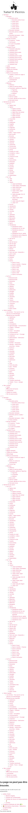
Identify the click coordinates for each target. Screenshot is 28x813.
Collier (8, 66)
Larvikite (11, 211)
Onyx (10, 240)
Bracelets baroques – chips (16, 35)
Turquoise (12, 303)
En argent (12, 45)
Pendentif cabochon (14, 49)
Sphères (14, 93)
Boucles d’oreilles (11, 38)
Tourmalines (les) (14, 301)
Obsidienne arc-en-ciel (18, 228)
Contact (8, 802)
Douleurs (11, 341)
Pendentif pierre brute (15, 57)
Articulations (12, 324)
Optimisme (12, 360)
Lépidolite (12, 214)
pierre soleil (12, 254)
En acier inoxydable (14, 43)
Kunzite (11, 204)
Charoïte (11, 143)
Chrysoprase (12, 148)
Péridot (11, 248)
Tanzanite (12, 296)
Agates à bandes (16, 110)
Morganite (12, 221)
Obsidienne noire (16, 237)
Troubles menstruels (14, 380)
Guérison (11, 348)
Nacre (11, 223)
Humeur (11, 349)
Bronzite (11, 136)
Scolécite (11, 284)
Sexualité (11, 375)
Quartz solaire (16, 271)
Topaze (11, 300)
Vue (10, 383)
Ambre (11, 120)
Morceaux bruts (13, 100)
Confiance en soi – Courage (16, 334)
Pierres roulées (13, 96)
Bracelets (8, 16)
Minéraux (8, 83)
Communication (13, 332)
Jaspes (11, 182)
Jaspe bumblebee (17, 184)
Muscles (11, 354)
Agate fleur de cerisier (18, 112)
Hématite (11, 172)
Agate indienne (16, 114)
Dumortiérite (12, 160)
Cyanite (11, 158)
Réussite (11, 373)
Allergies (11, 319)
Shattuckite (12, 289)
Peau (10, 363)
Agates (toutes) (16, 108)
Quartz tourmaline (17, 274)
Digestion (12, 339)
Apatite (11, 125)
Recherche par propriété (13, 315)
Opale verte (12, 247)
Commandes (9, 390)
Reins (10, 371)
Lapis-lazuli (12, 207)
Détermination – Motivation (16, 337)
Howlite (11, 173)
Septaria (11, 288)
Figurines (14, 90)
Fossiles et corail (13, 151)
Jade (10, 178)
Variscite (11, 307)
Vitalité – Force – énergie (16, 382)
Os (10, 361)
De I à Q (8, 177)
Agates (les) (12, 105)
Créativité (12, 336)
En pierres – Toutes (14, 40)
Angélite (11, 124)
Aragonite (12, 127)
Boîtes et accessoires (12, 73)
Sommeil (11, 378)
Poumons (11, 368)
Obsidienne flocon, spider (19, 233)
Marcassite (12, 218)
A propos (5, 809)
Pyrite (10, 259)
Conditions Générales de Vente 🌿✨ (13, 804)
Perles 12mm (15, 28)
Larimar (11, 209)
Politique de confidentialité (13, 797)
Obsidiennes (12, 225)
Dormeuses (12, 42)
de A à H (8, 103)
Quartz (11, 260)
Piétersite (11, 255)
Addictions (12, 317)
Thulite (11, 298)
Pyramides (15, 91)
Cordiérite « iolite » (14, 153)
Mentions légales (10, 795)
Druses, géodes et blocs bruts (17, 98)
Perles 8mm (15, 25)
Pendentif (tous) (10, 47)
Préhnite (11, 257)
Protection (12, 370)
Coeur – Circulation (14, 330)
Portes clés (12, 81)
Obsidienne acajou (17, 226)
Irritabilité (12, 353)
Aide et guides (7, 310)
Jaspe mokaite (16, 189)
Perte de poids (13, 365)
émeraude (12, 161)
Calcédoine (12, 137)
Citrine (11, 149)
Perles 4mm (15, 21)
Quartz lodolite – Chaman (19, 264)
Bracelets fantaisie (14, 30)
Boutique (6, 14)
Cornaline (12, 155)
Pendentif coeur (13, 62)
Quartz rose (15, 269)
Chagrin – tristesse (14, 327)
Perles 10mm (15, 26)
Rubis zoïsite (12, 308)
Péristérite (12, 250)
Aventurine (12, 129)
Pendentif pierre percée (15, 59)
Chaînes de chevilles (12, 69)
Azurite (11, 131)
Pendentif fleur (13, 54)
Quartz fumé (15, 267)
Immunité (11, 351)
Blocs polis (12, 95)
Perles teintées (13, 37)
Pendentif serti (13, 50)
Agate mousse (16, 115)
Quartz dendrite (16, 266)
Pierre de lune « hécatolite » (17, 252)
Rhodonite (12, 281)
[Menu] (2, 396)
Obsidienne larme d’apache (19, 235)
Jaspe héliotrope (16, 187)
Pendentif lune (13, 64)
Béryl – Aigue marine (14, 132)
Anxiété (11, 322)
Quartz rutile (15, 272)
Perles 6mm (15, 23)
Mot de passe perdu (11, 394)
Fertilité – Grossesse (14, 342)
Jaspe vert (15, 202)
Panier (8, 387)
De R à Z (8, 276)
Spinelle (11, 295)
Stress (11, 377)
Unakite (11, 305)
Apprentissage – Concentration (17, 325)
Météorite (12, 219)
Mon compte (7, 385)
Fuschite (11, 166)
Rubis (10, 283)
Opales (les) (12, 245)
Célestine (11, 141)
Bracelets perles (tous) (18, 20)
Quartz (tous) (16, 262)
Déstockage (9, 71)
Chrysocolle (12, 146)
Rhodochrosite (13, 278)
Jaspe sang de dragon (18, 201)
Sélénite (11, 286)
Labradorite (12, 206)
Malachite (12, 216)
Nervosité (12, 356)
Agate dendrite (16, 117)
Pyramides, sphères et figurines (17, 88)
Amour (11, 320)
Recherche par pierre (9, 102)
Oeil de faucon (13, 242)
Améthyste (12, 122)
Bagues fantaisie (10, 67)
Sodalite (11, 293)
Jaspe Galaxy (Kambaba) (19, 185)
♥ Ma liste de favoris (12, 389)
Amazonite (12, 119)
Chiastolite (12, 144)
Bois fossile (12, 134)
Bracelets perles (13, 18)
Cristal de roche (13, 156)
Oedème (11, 358)
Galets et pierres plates (15, 86)
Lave (10, 213)
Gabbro (11, 168)
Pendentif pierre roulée (15, 55)
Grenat (11, 170)
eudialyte (11, 163)
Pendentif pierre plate (15, 52)
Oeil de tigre (12, 243)
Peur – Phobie (13, 366)
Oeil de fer (12, 238)
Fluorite (11, 165)
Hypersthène (12, 175)
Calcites (11, 139)
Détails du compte (11, 392)
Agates (11, 107)
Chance (11, 329)
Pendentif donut (13, 61)
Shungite (11, 291)
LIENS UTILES (6, 794)
